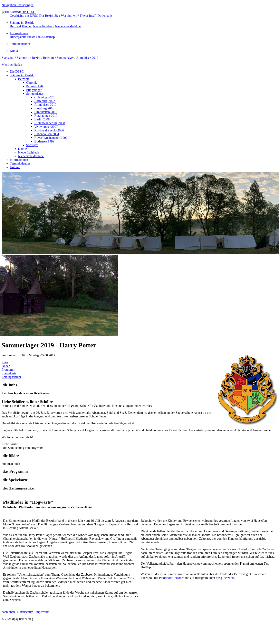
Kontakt (15, 50)
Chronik (31, 82)
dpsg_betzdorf (225, 578)
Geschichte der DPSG (24, 15)
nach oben (8, 612)
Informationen (19, 33)
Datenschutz (25, 612)
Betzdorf (15, 26)
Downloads (104, 15)
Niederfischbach (43, 26)
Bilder (6, 366)
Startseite (7, 57)
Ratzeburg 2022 (44, 101)
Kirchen (27, 26)
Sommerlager (65, 57)
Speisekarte (9, 373)
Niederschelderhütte (68, 26)
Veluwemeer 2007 (46, 126)
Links (40, 37)
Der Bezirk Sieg (49, 15)
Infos (5, 362)
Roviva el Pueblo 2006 (49, 130)
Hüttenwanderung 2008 (49, 123)
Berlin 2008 (42, 119)
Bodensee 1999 (44, 141)
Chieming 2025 (44, 97)
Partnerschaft (34, 86)
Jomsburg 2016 (44, 108)
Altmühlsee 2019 (87, 57)
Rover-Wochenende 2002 (50, 137)
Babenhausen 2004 (46, 134)
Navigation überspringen (17, 5)
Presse (31, 37)
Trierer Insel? (88, 15)
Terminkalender (20, 44)
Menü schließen (12, 64)
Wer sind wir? (70, 15)
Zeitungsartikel (11, 377)
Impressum (42, 612)
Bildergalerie (18, 37)
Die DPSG (28, 12)
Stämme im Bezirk (22, 22)
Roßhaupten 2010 (45, 115)
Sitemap (49, 37)
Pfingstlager (33, 90)
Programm (8, 369)
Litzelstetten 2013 (45, 112)
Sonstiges (32, 145)
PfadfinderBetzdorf (171, 578)
